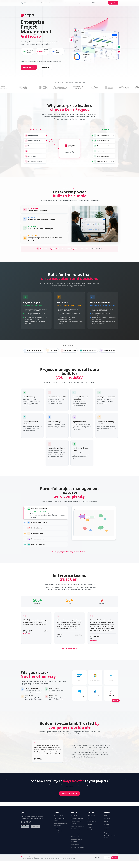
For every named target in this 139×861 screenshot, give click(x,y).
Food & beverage (75, 834)
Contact (106, 830)
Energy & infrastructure (77, 826)
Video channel (91, 830)
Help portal (91, 827)
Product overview (58, 815)
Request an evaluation (68, 793)
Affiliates (106, 827)
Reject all (107, 857)
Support (106, 833)
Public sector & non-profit (78, 847)
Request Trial (113, 3)
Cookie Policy (72, 858)
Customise (99, 857)
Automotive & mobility (77, 818)
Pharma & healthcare (76, 844)
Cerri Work (107, 818)
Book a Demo (102, 3)
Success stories (92, 821)
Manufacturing (75, 815)
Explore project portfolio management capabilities (68, 552)
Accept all (114, 857)
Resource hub (91, 815)
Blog (89, 818)
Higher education (75, 836)
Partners (106, 824)
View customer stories (68, 648)
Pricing (60, 3)
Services (90, 824)
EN (94, 3)
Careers (106, 821)
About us (106, 815)
